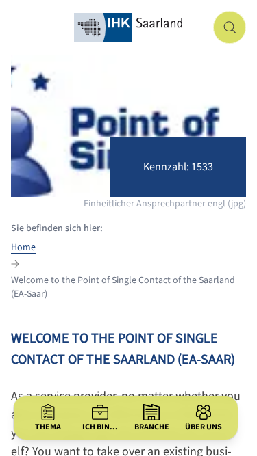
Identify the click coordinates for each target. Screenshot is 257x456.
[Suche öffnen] (229, 27)
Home (23, 247)
